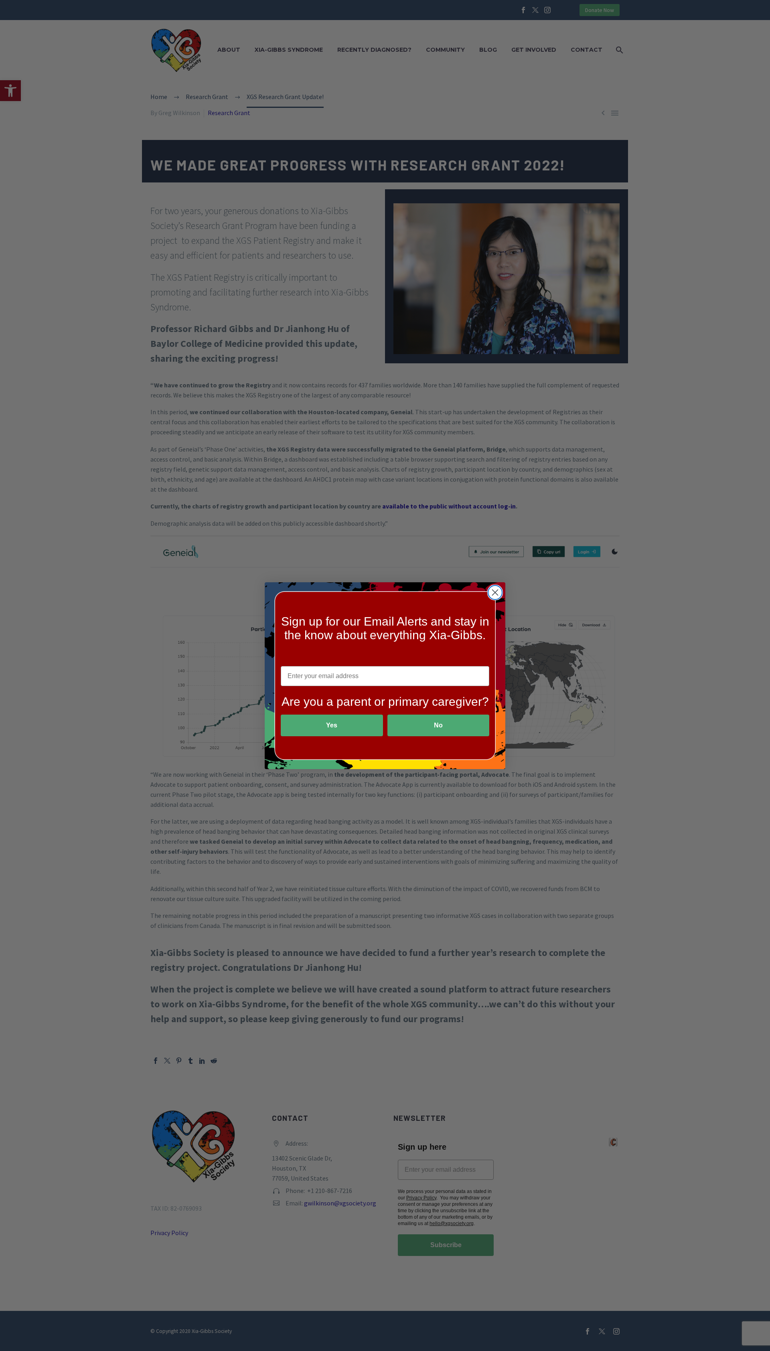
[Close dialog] (495, 592)
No (438, 725)
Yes (331, 725)
